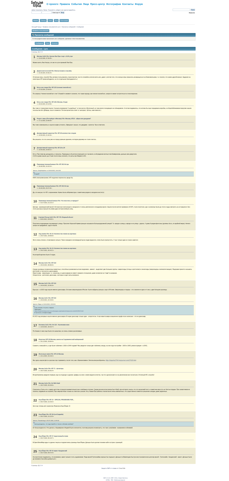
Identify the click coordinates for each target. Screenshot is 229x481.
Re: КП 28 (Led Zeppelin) (55, 414)
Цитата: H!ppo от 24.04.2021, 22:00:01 (44, 304)
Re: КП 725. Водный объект (63, 217)
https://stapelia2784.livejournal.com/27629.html (121, 360)
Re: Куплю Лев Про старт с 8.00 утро (60, 56)
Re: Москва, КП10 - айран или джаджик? (77, 118)
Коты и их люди (42, 87)
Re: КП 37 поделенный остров (57, 436)
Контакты (127, 4)
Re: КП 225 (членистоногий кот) (60, 87)
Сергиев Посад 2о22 (45, 217)
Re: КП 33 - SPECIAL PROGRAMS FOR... (60, 400)
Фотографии (113, 4)
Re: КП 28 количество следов (65, 133)
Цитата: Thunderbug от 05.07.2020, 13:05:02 (46, 420)
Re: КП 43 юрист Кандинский (57, 451)
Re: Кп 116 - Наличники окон (59, 325)
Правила (65, 4)
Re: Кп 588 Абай (54, 383)
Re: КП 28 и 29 (60, 148)
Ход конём (42, 234)
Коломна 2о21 (44, 325)
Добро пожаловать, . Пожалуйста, (44, 10)
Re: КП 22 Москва (57, 354)
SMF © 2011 (114, 478)
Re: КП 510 (52, 263)
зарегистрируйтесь (69, 10)
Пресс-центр (97, 4)
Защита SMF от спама (108, 468)
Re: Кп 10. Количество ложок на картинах (61, 234)
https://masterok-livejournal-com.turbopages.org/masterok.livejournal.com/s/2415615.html (58, 311)
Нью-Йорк (42, 400)
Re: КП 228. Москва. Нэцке (58, 102)
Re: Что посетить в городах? (68, 201)
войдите (58, 10)
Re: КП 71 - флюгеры (56, 368)
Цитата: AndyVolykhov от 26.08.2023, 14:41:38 (47, 170)
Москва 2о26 (41, 56)
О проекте (52, 4)
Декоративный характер (45, 133)
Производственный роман (46, 164)
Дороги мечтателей (44, 71)
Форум (139, 4)
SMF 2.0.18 (106, 478)
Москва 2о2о (43, 368)
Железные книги (44, 354)
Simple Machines (123, 478)
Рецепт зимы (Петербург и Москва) (49, 118)
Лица (86, 4)
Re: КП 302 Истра (63, 164)
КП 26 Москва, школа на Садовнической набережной (64, 339)
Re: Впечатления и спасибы (62, 71)
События (76, 4)
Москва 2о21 (43, 263)
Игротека (42, 339)
